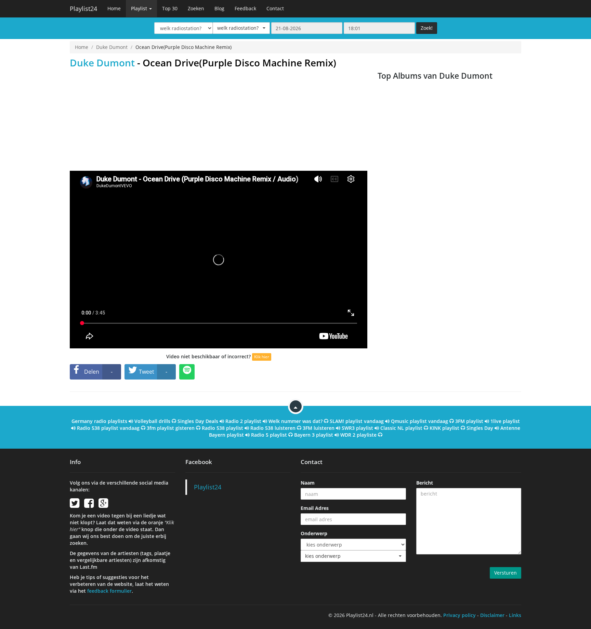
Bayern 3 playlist (313, 435)
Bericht (424, 482)
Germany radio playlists (99, 421)
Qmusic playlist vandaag (419, 421)
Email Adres (315, 508)
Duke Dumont (112, 47)
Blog (219, 8)
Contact (275, 8)
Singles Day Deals (198, 421)
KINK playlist (444, 428)
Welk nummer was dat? (295, 421)
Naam (308, 482)
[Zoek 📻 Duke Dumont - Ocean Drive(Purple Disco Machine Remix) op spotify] (187, 372)
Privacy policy (459, 615)
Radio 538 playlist (222, 428)
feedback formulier (109, 591)
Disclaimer (492, 615)
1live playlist (505, 421)
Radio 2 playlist (243, 421)
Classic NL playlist (401, 428)
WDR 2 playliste (358, 435)
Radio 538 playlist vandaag (108, 428)
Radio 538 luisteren (273, 428)
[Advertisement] (218, 119)
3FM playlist (469, 421)
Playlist (139, 8)
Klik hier (261, 357)
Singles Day (480, 428)
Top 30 (170, 8)
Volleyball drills (152, 421)
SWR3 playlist (357, 428)
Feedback (245, 8)
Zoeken (196, 8)
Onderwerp (314, 533)
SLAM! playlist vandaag (357, 421)
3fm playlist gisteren (171, 428)
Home (114, 8)
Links (515, 615)
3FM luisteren (318, 428)
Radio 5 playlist (269, 435)
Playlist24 (83, 8)
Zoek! (427, 28)
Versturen (505, 572)
